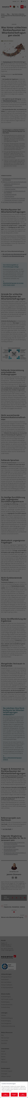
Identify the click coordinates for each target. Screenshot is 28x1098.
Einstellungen (14, 1095)
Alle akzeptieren (5, 1095)
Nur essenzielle (22, 1095)
